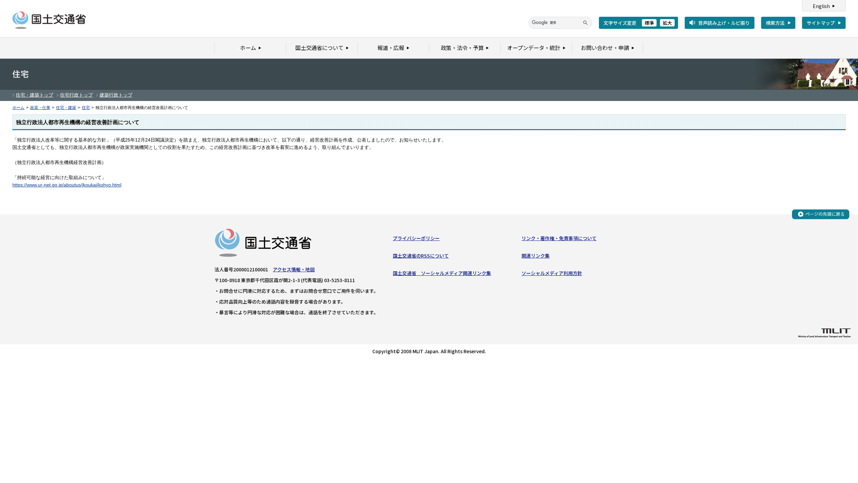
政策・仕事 (40, 107)
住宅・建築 (66, 107)
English (821, 6)
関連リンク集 (536, 255)
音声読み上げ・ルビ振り (724, 22)
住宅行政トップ (76, 95)
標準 (649, 22)
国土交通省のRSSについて (421, 255)
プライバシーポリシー (416, 238)
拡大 (667, 22)
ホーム (18, 107)
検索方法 (775, 22)
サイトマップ (821, 22)
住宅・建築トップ (34, 95)
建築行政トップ (116, 95)
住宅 (86, 107)
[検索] (585, 23)
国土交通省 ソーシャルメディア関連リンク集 (442, 273)
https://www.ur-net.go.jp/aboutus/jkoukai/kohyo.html (66, 184)
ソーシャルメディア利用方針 (552, 273)
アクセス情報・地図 (294, 269)
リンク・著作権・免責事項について (559, 238)
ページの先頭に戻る (825, 214)
